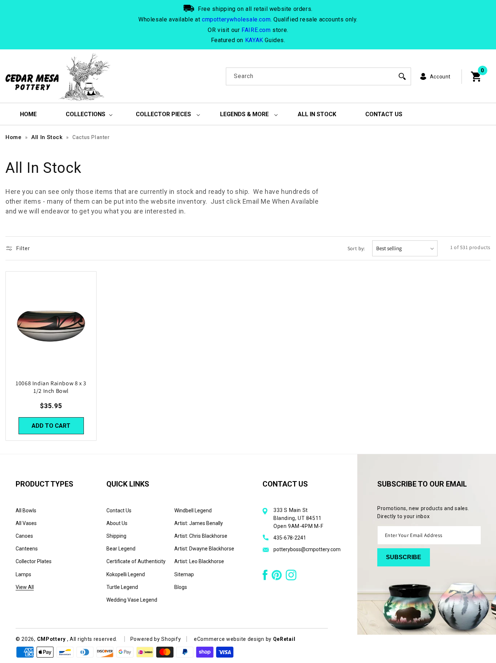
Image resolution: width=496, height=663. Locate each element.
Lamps (23, 574)
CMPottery (51, 639)
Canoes (24, 536)
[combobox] (318, 76)
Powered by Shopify (155, 639)
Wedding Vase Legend (131, 600)
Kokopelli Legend (125, 574)
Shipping (116, 536)
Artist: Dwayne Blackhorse (204, 549)
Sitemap (184, 574)
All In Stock (46, 137)
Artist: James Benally (198, 523)
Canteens (27, 549)
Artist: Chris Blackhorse (200, 536)
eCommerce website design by (233, 639)
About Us (116, 523)
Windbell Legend (193, 510)
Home (13, 137)
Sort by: (356, 248)
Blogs (180, 587)
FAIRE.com (256, 30)
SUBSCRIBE (403, 557)
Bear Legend (120, 549)
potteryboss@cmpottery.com (307, 549)
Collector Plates (34, 561)
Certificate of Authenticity (136, 561)
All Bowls (26, 510)
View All (25, 587)
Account (440, 77)
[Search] (402, 76)
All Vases (26, 523)
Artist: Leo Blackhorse (199, 561)
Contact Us (118, 510)
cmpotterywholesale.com (236, 19)
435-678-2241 (289, 538)
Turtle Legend (122, 587)
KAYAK (254, 40)
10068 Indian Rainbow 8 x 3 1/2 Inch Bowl (51, 387)
